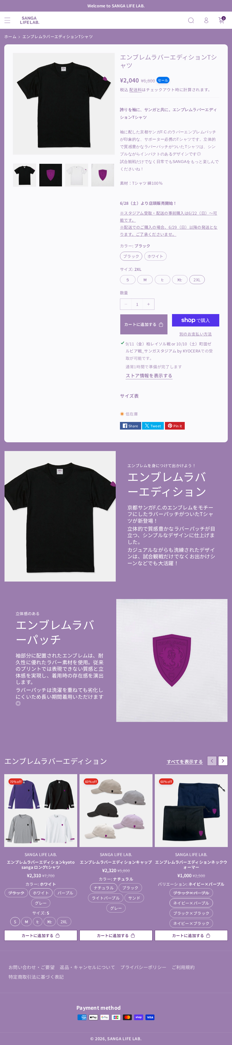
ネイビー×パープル (191, 903)
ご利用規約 (183, 967)
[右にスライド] (223, 761)
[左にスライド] (212, 761)
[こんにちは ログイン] (206, 20)
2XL (199, 280)
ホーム (10, 36)
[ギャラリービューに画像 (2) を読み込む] (50, 175)
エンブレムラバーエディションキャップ (116, 862)
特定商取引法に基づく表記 (36, 976)
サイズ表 (129, 395)
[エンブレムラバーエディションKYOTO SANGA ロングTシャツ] (40, 810)
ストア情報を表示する (149, 375)
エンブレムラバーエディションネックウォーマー (191, 864)
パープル (65, 893)
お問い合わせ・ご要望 (31, 967)
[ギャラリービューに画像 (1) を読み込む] (24, 175)
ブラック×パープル (191, 893)
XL (181, 280)
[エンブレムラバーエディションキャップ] (116, 810)
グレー (41, 903)
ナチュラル (104, 888)
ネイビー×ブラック (191, 923)
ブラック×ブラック (191, 913)
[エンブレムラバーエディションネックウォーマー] (191, 810)
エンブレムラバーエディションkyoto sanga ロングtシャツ (41, 864)
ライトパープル (106, 898)
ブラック (132, 257)
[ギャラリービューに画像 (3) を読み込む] (76, 175)
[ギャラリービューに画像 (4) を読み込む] (102, 175)
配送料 (135, 89)
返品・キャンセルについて (87, 967)
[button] (10, 20)
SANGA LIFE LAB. (124, 1038)
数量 (124, 292)
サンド (134, 898)
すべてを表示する (185, 761)
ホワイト (157, 257)
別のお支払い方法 (195, 334)
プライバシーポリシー (143, 967)
